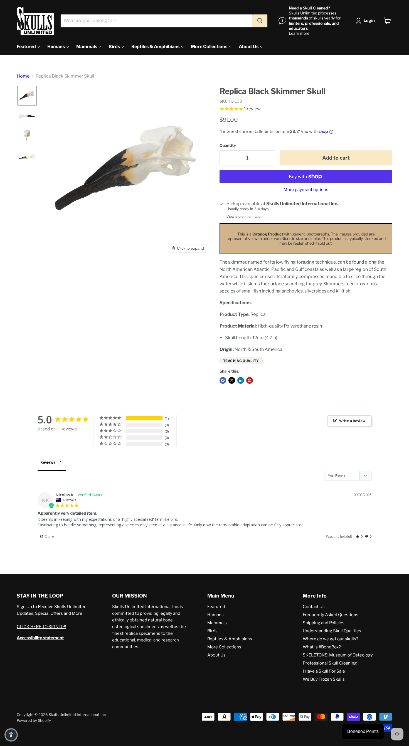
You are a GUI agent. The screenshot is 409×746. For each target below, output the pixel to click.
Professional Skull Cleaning (330, 663)
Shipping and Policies (323, 622)
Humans (56, 46)
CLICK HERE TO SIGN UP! (41, 626)
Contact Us (314, 606)
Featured (27, 46)
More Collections (209, 46)
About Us (249, 46)
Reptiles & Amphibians (155, 46)
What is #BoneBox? (322, 647)
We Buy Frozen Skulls (324, 679)
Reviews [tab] (47, 462)
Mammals (87, 46)
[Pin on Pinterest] (249, 380)
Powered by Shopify (34, 720)
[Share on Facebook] (223, 380)
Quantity (228, 145)
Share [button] (49, 536)
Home (23, 76)
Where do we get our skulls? (330, 638)
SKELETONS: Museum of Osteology (338, 655)
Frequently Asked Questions (330, 614)
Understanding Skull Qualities (332, 630)
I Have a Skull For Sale (324, 671)
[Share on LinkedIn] (240, 380)
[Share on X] (231, 380)
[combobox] (156, 20)
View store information (244, 217)
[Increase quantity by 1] (268, 158)
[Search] (259, 20)
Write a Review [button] (352, 420)
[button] (366, 21)
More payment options (306, 189)
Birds (115, 46)
